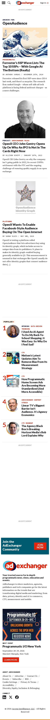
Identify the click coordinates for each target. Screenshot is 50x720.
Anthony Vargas (13, 74)
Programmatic (9, 59)
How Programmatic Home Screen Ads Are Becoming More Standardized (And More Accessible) (33, 385)
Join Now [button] (40, 546)
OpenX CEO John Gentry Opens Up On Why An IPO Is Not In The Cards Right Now (24, 147)
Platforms (7, 221)
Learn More (10, 659)
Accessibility (8, 685)
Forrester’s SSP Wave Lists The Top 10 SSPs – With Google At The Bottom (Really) (23, 66)
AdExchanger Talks (20, 140)
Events (6, 679)
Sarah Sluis (11, 236)
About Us (7, 676)
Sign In (43, 3)
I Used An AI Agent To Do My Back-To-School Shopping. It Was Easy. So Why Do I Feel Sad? (34, 338)
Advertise (19, 676)
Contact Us (32, 676)
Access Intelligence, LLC (23, 708)
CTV (23, 352)
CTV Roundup (27, 423)
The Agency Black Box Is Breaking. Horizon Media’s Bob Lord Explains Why (34, 430)
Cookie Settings (10, 682)
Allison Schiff (13, 155)
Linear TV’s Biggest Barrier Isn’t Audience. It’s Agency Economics (34, 410)
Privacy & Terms (28, 682)
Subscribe (16, 679)
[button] (9, 2)
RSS (27, 679)
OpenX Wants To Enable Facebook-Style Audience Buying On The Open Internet (22, 228)
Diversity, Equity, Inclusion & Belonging (21, 688)
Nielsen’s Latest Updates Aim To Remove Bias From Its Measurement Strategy (34, 362)
